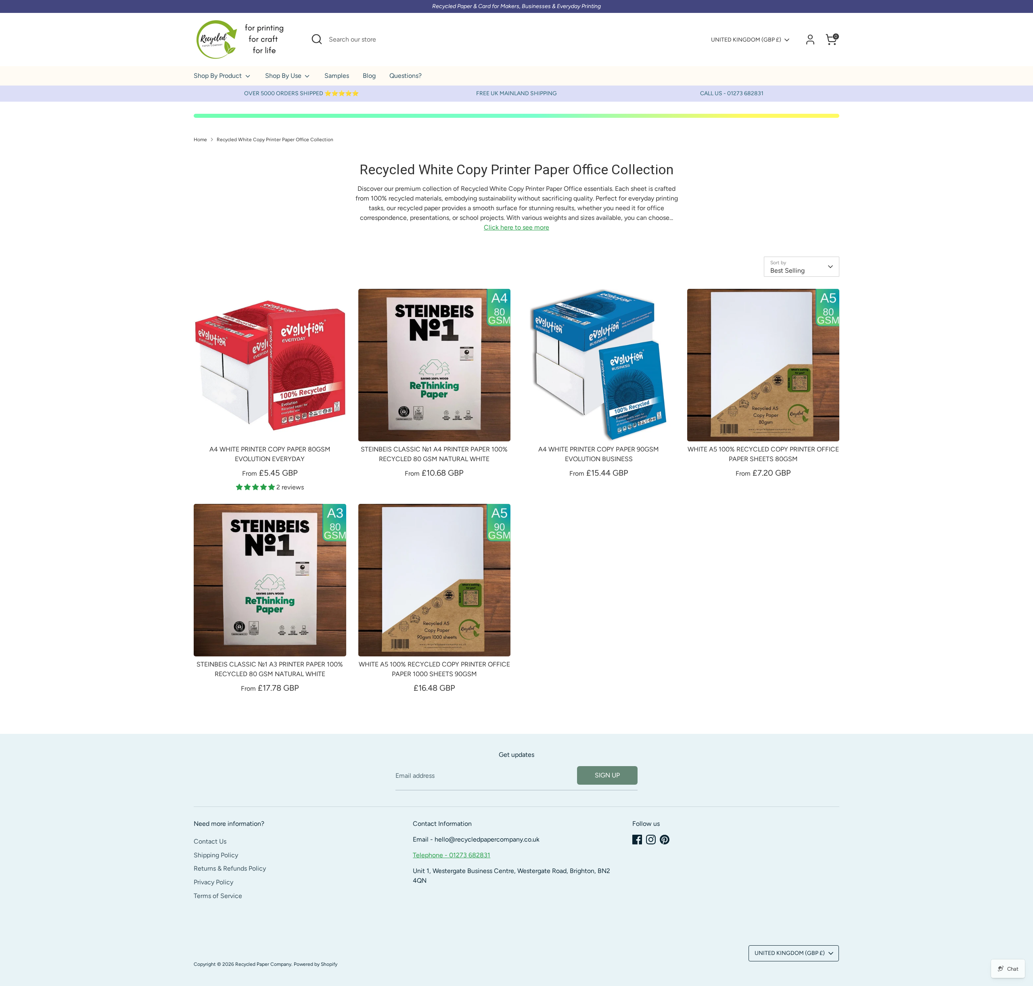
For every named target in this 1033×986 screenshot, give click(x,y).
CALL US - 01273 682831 (731, 93)
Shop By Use (284, 75)
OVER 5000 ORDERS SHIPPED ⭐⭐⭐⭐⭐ (301, 93)
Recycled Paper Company (263, 964)
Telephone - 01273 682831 (451, 855)
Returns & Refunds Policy (230, 868)
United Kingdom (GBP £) (746, 39)
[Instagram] (651, 839)
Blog (369, 75)
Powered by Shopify (315, 964)
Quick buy (270, 427)
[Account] (810, 39)
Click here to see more (516, 227)
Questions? (405, 75)
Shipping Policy (216, 855)
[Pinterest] (664, 839)
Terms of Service (218, 896)
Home (200, 139)
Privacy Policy (213, 882)
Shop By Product (218, 75)
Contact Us (210, 841)
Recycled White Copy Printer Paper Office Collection (275, 139)
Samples (336, 75)
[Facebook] (637, 839)
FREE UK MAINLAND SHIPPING (516, 93)
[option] (301, 94)
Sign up (607, 775)
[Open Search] (317, 39)
